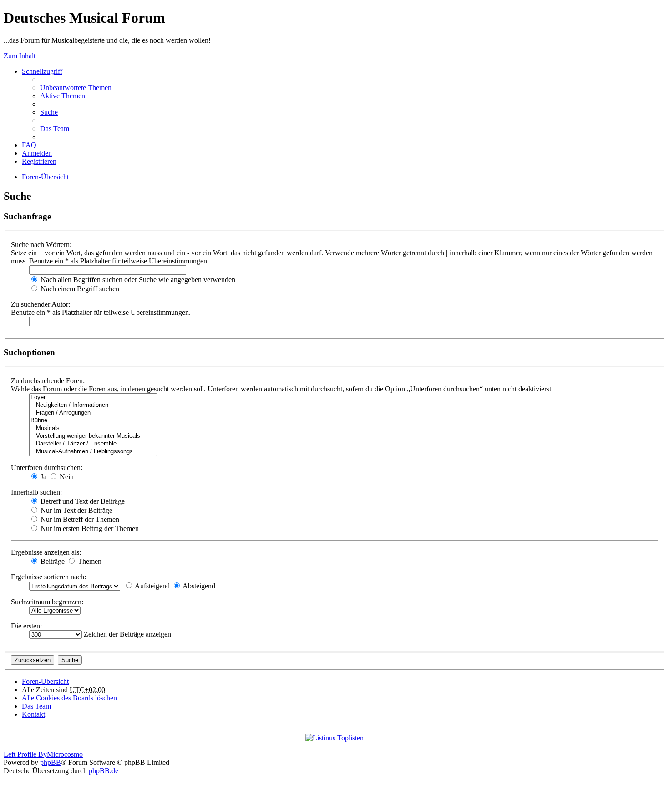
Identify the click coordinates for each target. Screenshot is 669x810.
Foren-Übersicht (45, 177)
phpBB (50, 762)
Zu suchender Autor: (40, 304)
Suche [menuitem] (49, 112)
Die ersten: (26, 626)
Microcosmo (65, 754)
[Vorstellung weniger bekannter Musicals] (93, 436)
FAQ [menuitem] (29, 145)
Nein (66, 477)
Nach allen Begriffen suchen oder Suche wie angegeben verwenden (137, 280)
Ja (42, 477)
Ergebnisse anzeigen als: (46, 552)
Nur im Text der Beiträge (75, 510)
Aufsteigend (151, 586)
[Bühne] (93, 421)
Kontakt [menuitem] (33, 714)
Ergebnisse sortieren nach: (48, 577)
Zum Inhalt (19, 56)
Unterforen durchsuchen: (46, 467)
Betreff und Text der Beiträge (82, 501)
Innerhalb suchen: (36, 492)
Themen (88, 561)
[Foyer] (93, 397)
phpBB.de (103, 771)
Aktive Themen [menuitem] (62, 96)
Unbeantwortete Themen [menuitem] (76, 87)
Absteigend (198, 586)
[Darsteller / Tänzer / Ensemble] (93, 444)
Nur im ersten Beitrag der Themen (89, 528)
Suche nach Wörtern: (41, 244)
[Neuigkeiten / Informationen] (93, 405)
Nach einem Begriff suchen (79, 289)
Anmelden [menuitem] (37, 153)
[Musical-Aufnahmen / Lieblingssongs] (93, 452)
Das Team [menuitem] (54, 128)
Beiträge (52, 561)
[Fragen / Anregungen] (93, 413)
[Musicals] (93, 428)
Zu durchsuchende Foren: (48, 381)
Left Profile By (25, 754)
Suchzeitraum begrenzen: (47, 602)
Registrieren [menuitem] (39, 161)
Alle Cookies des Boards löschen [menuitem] (69, 698)
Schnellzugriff (42, 71)
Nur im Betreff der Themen (79, 519)
